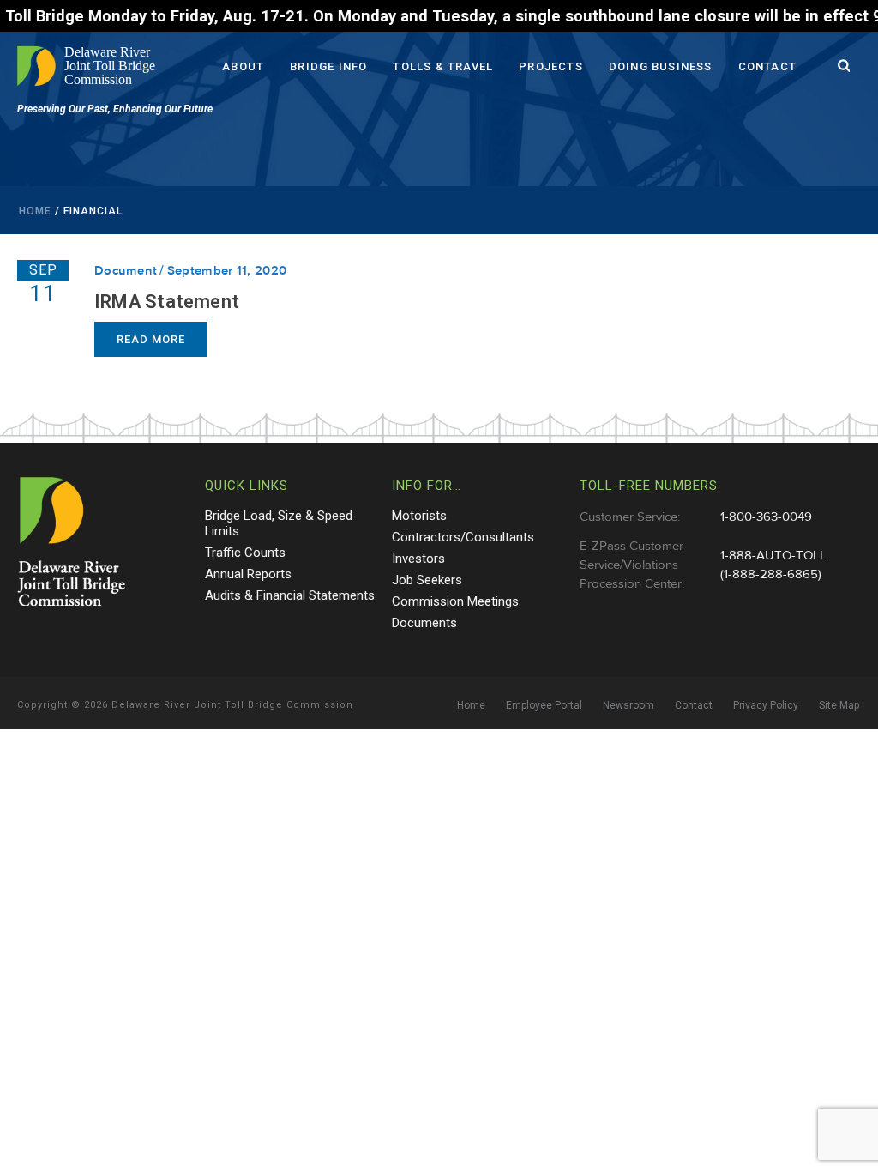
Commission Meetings (455, 601)
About (243, 66)
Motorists (419, 515)
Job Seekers (427, 580)
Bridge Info (328, 66)
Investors (418, 558)
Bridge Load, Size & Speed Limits (278, 523)
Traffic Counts (245, 552)
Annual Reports (248, 574)
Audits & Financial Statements (290, 595)
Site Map (839, 705)
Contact (767, 66)
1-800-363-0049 (766, 517)
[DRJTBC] (90, 66)
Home (35, 211)
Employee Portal (544, 705)
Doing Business (661, 66)
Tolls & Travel (443, 66)
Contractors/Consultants (463, 537)
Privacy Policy (765, 705)
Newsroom (628, 705)
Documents (424, 623)
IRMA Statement (166, 301)
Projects (551, 66)
